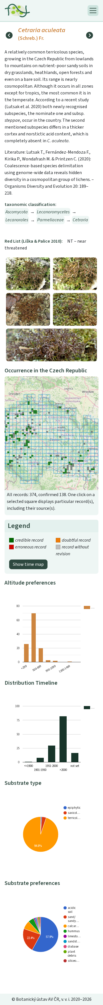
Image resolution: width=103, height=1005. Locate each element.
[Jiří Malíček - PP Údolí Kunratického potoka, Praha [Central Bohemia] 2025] (51, 344)
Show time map (28, 564)
